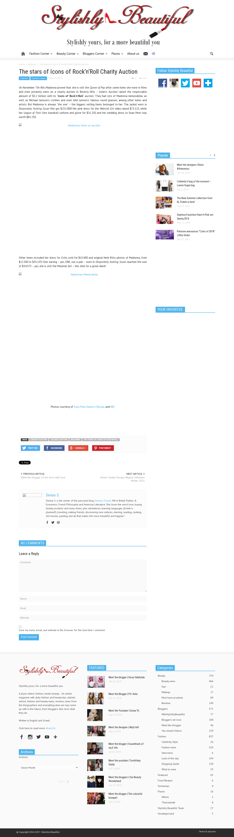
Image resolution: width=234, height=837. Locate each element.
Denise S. (52, 495)
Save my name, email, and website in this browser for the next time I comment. (62, 630)
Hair (187, 686)
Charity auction (39, 439)
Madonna (75, 439)
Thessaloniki (187, 802)
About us (133, 53)
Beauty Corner (65, 55)
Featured (185, 775)
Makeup (187, 692)
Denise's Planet (103, 500)
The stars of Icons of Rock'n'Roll (101, 439)
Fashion (24, 78)
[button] (211, 53)
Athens (187, 797)
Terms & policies (207, 831)
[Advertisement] (82, 421)
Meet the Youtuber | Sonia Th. (124, 710)
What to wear (187, 769)
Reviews (187, 703)
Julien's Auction (58, 439)
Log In (61, 781)
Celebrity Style (187, 742)
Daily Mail (79, 406)
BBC (113, 406)
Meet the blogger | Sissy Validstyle (127, 677)
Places (115, 55)
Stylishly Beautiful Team (185, 808)
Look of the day (187, 758)
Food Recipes (185, 780)
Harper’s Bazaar (95, 406)
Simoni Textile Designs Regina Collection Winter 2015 (122, 479)
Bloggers (185, 708)
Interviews (187, 753)
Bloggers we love (187, 719)
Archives (23, 757)
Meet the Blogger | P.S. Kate (123, 694)
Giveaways (185, 786)
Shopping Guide (187, 763)
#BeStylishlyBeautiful (187, 714)
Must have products (187, 697)
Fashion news (39, 78)
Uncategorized (185, 813)
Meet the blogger (187, 725)
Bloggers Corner (92, 55)
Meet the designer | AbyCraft (124, 727)
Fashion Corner (38, 55)
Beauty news (187, 681)
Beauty (185, 675)
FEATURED (96, 668)
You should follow (187, 730)
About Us (51, 728)
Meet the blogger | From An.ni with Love (43, 477)
